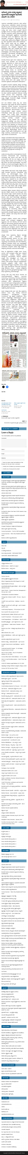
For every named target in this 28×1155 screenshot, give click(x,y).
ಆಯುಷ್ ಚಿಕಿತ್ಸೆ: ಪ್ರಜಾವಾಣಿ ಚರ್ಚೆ (8, 1015)
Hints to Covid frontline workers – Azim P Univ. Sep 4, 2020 (13, 660)
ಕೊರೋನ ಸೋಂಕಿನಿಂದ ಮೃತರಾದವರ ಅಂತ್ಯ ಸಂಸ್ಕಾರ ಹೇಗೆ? (13, 956)
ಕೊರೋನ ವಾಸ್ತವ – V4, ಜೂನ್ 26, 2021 (9, 735)
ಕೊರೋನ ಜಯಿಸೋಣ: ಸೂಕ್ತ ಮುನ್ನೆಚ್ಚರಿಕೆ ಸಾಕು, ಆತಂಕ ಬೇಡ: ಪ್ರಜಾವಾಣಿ (13, 1002)
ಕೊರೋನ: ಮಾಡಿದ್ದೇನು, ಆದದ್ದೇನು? (8, 928)
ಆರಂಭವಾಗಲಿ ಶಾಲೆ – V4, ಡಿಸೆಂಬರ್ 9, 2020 (10, 740)
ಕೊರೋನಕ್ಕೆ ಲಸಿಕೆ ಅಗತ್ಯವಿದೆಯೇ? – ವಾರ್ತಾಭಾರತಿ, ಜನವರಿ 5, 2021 (13, 701)
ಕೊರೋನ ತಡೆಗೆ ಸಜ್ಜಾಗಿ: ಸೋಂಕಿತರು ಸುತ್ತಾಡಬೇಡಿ (11, 1006)
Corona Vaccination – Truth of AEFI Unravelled (12, 531)
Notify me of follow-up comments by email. (14, 466)
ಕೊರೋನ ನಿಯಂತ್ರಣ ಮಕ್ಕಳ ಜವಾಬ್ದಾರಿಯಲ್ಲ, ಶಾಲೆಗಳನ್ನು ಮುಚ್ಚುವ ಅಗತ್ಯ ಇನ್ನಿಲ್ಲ (12, 952)
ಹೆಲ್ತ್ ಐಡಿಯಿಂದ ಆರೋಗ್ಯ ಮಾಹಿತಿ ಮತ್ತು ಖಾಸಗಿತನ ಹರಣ (12, 918)
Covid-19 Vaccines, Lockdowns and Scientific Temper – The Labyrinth (12, 783)
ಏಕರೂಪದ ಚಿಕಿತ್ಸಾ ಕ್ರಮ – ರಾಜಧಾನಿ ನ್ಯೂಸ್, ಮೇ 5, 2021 (12, 761)
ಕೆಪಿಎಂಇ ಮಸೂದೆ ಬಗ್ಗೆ (5, 981)
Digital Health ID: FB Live (7, 584)
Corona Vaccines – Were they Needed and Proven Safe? (13, 534)
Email (2, 454)
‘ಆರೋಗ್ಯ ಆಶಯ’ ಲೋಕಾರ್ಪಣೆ (7, 1091)
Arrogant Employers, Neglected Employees (11, 526)
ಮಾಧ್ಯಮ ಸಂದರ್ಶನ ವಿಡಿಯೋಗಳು (8, 813)
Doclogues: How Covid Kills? (8, 768)
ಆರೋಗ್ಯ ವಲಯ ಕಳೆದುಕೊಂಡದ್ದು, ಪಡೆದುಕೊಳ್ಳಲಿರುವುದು (12, 498)
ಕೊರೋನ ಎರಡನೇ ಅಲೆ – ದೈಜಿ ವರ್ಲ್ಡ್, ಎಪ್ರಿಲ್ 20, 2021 (12, 750)
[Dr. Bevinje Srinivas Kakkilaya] (14, 5)
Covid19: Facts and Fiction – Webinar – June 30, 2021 (12, 602)
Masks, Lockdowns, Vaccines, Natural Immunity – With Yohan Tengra (13, 779)
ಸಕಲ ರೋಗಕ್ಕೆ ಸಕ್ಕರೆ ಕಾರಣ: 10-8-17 (8, 857)
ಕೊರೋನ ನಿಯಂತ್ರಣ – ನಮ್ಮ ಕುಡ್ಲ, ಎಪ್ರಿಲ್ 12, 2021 (11, 747)
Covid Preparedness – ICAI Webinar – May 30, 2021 (13, 619)
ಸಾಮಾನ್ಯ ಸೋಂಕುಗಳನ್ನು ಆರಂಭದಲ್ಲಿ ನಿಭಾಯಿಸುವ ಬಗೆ (12, 969)
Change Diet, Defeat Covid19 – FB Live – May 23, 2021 (13, 597)
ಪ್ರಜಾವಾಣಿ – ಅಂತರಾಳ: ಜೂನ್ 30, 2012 (9, 1017)
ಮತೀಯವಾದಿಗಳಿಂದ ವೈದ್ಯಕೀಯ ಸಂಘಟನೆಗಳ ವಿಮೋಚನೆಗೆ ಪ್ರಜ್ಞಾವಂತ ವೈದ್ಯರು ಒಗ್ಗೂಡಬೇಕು (13, 516)
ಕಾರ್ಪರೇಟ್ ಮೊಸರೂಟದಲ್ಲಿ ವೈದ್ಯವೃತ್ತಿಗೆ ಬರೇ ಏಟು (11, 974)
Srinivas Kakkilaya (16, 20)
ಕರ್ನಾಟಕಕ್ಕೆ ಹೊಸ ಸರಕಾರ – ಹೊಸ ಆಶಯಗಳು (10, 906)
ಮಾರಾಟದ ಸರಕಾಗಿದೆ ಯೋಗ (7, 1134)
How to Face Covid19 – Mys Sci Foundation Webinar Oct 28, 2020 (11, 653)
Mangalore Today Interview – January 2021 (11, 819)
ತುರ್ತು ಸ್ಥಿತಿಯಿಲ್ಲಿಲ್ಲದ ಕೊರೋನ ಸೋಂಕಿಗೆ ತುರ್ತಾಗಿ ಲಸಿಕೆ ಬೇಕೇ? (13, 936)
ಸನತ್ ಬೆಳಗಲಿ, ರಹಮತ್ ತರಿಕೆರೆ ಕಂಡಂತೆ (9, 555)
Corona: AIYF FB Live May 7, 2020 (9, 668)
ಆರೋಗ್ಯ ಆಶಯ (4, 1089)
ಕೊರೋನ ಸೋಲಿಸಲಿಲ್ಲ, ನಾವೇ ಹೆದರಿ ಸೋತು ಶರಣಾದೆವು (12, 1048)
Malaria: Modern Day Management (10, 1081)
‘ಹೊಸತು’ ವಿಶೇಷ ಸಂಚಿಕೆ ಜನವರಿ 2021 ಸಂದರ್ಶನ (11, 1046)
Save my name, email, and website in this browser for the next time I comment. (12, 463)
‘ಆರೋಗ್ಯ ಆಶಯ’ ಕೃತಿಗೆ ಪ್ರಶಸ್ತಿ (7, 1094)
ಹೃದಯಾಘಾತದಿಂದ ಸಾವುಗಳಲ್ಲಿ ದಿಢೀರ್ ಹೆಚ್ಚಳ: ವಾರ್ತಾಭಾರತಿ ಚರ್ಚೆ (13, 508)
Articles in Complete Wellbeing (8, 1147)
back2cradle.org (5, 1109)
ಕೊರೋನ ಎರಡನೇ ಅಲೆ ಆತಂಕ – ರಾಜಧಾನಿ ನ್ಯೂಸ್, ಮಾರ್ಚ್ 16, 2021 (13, 764)
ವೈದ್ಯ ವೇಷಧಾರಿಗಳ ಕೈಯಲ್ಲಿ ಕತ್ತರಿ (7, 923)
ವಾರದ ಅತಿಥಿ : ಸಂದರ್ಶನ (6, 1069)
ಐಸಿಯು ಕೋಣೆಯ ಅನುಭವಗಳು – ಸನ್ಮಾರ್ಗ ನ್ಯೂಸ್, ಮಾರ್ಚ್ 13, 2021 (13, 753)
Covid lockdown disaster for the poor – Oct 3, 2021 (13, 686)
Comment (3, 438)
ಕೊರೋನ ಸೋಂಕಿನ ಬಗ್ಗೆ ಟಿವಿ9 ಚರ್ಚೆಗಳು (9, 808)
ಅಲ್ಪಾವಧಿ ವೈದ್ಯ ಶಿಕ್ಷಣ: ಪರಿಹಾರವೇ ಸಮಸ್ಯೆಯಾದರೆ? (11, 1020)
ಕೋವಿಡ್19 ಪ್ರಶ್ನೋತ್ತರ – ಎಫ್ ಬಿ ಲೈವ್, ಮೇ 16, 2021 (12, 622)
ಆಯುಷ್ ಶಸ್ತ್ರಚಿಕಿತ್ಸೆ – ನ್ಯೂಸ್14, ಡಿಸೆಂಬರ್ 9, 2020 (11, 756)
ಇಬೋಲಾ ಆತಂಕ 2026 (6, 493)
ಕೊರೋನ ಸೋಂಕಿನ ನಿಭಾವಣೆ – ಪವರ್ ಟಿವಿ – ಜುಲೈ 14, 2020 (13, 790)
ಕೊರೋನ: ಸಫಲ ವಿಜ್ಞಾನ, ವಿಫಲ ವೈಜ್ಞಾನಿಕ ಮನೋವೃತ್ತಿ (11, 1051)
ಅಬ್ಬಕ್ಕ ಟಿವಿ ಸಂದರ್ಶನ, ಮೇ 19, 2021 (8, 775)
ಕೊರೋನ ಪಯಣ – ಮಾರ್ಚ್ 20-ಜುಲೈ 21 (9, 566)
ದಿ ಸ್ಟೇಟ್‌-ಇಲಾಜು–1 (5, 834)
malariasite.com (5, 1102)
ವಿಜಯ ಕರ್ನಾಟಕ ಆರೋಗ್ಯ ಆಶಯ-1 (8, 846)
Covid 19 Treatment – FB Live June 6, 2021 (11, 617)
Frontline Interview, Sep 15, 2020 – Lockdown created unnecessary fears (12, 822)
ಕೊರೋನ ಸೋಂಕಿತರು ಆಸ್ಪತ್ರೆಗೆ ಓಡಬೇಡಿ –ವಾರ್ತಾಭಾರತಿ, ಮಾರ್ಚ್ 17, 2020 (12, 727)
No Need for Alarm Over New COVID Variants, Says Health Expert (13, 512)
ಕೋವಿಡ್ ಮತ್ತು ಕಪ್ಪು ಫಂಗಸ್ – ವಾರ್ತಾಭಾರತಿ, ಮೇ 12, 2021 (13, 696)
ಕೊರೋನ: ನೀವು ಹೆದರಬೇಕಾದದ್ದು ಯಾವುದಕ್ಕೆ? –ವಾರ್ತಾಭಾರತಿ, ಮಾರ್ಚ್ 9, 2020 (13, 731)
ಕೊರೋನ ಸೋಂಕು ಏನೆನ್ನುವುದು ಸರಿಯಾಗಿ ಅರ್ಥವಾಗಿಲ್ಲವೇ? (13, 931)
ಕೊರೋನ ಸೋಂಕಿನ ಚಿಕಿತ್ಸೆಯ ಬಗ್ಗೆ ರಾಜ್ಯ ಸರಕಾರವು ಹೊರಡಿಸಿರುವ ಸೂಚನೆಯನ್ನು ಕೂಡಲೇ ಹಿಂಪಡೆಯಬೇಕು (12, 944)
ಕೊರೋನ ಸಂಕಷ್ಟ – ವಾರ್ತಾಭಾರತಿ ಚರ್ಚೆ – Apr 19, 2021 (12, 642)
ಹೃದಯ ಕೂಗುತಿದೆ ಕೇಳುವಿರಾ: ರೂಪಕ (8, 1071)
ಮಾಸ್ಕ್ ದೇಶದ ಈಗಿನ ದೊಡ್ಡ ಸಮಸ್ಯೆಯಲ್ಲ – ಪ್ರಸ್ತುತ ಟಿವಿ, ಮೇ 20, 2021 (13, 796)
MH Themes (22, 1153)
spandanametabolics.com (7, 1114)
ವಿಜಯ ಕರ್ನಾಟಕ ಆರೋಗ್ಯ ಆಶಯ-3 (8, 841)
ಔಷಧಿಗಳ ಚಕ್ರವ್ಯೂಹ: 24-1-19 (7, 854)
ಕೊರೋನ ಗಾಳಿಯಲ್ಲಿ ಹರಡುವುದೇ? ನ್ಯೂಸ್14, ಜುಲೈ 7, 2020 (13, 759)
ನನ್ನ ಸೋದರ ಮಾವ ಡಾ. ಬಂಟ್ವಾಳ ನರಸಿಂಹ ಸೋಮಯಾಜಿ (12, 1122)
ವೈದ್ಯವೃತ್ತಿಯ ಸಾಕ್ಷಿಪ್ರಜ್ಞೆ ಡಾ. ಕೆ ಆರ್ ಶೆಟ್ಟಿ (8, 896)
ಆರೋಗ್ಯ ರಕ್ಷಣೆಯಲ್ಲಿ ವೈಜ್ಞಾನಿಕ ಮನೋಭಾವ (9, 579)
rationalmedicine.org (6, 1104)
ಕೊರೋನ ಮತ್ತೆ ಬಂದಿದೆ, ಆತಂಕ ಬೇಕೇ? (9, 490)
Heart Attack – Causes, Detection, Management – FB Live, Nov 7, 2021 (13, 591)
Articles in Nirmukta (6, 1144)
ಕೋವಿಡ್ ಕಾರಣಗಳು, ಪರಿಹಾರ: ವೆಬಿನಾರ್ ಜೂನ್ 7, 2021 (12, 614)
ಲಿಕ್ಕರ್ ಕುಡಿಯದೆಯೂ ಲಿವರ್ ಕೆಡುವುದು (9, 1030)
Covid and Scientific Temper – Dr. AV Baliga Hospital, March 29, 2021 (11, 649)
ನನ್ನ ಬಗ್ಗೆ (3, 548)
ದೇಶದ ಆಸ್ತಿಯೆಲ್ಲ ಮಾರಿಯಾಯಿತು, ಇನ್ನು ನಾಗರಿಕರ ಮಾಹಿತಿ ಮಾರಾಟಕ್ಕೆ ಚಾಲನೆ (12, 1042)
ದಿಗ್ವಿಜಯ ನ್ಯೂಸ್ (4, 810)
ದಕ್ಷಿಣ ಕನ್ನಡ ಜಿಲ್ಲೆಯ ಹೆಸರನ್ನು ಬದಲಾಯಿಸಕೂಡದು (11, 876)
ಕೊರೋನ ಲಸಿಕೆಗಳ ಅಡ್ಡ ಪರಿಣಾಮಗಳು (9, 538)
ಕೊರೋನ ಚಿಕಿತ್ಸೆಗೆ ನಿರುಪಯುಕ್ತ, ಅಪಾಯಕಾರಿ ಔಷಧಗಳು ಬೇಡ (13, 938)
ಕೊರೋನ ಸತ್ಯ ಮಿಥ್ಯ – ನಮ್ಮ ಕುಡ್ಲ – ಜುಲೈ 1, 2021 (11, 745)
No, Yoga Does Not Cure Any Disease (10, 1132)
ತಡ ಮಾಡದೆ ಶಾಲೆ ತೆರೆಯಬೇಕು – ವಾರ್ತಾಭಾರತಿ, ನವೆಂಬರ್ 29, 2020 (13, 710)
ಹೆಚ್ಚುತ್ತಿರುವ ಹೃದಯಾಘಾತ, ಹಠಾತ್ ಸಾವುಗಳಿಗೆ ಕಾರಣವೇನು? (13, 495)
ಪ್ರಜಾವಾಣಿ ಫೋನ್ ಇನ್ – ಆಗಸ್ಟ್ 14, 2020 (10, 999)
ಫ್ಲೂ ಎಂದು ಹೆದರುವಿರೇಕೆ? (6, 1084)
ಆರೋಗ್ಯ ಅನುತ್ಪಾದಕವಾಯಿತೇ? (7, 994)
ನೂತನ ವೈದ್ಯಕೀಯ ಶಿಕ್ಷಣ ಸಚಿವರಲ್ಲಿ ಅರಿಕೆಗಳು (10, 903)
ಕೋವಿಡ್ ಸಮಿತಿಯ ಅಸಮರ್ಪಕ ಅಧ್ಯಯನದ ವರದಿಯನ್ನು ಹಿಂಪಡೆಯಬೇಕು (12, 503)
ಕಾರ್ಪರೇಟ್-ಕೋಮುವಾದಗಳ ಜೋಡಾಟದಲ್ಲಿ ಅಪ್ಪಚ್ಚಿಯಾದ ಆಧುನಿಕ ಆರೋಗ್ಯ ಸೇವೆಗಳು (12, 523)
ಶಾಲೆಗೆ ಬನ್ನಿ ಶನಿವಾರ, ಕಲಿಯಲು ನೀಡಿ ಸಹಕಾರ (10, 1139)
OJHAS (3, 1107)
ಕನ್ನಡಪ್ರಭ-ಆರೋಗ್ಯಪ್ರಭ (6, 836)
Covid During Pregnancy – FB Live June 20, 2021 (13, 609)
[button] (26, 8)
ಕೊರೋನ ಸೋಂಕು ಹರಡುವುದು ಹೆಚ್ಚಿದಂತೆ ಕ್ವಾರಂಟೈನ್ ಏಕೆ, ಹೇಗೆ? (12, 961)
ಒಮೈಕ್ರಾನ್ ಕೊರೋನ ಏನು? (6, 563)
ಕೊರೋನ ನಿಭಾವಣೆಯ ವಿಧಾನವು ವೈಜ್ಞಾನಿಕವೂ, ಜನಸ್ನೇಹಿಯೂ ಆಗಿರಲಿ (13, 948)
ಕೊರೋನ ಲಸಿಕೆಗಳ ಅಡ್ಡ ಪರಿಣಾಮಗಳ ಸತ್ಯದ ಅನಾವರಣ (12, 676)
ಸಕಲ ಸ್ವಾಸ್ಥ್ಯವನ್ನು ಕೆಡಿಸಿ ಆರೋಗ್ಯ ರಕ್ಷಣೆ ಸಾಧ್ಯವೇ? (11, 908)
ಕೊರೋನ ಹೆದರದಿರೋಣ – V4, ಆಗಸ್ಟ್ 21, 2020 (11, 742)
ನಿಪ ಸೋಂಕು (4, 410)
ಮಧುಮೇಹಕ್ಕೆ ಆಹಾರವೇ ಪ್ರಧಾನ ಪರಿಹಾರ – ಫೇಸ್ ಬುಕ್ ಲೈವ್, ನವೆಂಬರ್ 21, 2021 (13, 587)
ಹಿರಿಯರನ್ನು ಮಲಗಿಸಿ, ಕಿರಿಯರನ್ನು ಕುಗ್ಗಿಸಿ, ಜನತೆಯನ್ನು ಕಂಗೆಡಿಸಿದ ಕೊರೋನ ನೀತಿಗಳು (12, 1038)
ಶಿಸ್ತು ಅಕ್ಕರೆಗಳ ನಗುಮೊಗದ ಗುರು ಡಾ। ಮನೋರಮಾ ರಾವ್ (12, 921)
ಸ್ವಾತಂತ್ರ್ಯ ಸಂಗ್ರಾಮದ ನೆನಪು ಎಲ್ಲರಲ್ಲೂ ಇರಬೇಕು (10, 681)
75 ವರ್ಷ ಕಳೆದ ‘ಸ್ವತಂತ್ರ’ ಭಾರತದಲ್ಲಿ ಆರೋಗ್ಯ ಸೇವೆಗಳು (12, 901)
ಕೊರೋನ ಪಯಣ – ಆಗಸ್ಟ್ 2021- (8, 568)
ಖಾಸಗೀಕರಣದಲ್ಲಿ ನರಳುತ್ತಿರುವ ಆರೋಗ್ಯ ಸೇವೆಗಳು (11, 1127)
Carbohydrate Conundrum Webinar (9, 594)
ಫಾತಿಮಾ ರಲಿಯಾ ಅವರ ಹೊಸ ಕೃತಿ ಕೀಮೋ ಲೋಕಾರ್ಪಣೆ (12, 500)
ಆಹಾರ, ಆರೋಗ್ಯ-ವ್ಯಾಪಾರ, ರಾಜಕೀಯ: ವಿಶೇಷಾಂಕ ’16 (12, 1058)
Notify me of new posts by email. (11, 469)
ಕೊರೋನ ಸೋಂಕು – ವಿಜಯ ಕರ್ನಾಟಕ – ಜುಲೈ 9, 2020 (12, 793)
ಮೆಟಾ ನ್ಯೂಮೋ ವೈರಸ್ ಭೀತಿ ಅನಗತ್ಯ (19, 403)
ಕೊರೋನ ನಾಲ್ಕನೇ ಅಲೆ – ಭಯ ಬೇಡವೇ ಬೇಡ (10, 913)
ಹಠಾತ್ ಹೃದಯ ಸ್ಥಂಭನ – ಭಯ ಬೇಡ (9, 678)
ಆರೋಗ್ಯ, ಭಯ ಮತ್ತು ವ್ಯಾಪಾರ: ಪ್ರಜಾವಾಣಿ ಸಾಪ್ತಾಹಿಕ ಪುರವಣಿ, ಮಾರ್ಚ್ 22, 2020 (13, 1009)
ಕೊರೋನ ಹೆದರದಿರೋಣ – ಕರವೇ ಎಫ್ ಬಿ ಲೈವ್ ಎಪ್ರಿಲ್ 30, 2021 (13, 636)
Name (3, 449)
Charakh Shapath (5, 1129)
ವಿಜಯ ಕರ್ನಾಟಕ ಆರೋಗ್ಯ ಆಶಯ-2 (8, 844)
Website (3, 458)
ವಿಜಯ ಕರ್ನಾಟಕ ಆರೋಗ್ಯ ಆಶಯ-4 (8, 839)
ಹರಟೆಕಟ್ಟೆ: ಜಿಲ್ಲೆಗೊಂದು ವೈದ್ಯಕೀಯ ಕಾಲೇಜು (9, 992)
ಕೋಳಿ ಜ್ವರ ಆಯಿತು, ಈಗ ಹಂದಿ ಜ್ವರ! (8, 984)
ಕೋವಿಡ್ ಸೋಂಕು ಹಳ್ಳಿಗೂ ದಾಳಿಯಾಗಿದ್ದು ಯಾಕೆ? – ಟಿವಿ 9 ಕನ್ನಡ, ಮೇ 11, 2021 (13, 804)
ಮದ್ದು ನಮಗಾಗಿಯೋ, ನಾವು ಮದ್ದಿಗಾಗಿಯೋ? (10, 976)
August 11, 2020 (6, 20)
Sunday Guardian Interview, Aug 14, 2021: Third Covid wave (12, 816)
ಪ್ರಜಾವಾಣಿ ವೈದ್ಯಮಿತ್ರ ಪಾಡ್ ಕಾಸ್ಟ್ (7, 997)
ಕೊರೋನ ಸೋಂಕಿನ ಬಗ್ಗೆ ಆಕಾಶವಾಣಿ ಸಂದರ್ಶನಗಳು (11, 1073)
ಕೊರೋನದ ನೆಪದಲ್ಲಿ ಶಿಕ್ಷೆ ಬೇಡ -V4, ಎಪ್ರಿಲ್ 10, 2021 (12, 737)
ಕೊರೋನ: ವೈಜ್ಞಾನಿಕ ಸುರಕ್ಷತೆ (6, 1053)
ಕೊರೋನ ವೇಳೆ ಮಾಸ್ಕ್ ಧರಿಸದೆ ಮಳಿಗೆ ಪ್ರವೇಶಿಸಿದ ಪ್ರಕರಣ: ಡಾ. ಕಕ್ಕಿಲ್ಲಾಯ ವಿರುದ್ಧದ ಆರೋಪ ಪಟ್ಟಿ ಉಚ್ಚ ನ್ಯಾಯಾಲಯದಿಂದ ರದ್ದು (13, 487)
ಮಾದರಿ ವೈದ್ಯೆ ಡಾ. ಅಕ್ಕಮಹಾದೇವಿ (7, 519)
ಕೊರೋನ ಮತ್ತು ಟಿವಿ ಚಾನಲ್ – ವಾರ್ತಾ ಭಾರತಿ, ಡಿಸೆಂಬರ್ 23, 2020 (13, 706)
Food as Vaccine (5, 576)
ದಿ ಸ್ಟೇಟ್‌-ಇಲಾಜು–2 (5, 831)
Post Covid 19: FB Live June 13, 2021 (10, 612)
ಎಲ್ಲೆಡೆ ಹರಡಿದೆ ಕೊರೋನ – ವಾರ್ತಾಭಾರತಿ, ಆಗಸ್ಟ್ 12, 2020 (13, 720)
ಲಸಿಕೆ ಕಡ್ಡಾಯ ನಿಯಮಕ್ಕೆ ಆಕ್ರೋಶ (8, 916)
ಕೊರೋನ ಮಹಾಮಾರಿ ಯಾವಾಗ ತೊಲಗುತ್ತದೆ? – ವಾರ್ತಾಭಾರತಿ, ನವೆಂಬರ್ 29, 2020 (13, 714)
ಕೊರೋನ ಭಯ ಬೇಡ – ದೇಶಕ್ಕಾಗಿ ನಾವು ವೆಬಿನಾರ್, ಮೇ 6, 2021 (13, 629)
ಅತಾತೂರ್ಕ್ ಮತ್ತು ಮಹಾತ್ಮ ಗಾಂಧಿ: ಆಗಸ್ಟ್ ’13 (10, 1061)
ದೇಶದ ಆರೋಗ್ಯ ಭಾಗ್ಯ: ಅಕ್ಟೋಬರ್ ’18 (8, 1056)
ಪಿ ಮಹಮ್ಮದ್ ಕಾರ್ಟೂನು (6, 550)
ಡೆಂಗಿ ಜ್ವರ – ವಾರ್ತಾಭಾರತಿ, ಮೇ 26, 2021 (9, 693)
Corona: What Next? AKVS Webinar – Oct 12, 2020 (13, 657)
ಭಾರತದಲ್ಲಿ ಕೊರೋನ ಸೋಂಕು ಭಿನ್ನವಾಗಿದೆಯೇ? (10, 933)
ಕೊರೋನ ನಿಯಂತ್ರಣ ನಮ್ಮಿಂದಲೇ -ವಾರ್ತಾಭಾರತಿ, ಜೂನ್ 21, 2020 (13, 723)
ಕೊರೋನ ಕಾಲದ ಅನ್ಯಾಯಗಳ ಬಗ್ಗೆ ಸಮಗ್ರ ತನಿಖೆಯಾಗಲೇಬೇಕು (13, 887)
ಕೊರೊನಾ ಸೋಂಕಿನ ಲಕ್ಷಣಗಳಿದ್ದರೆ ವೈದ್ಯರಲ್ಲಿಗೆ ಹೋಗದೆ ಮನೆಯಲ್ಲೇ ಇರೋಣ (11, 965)
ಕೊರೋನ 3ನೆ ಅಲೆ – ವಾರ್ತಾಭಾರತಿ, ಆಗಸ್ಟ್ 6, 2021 (11, 691)
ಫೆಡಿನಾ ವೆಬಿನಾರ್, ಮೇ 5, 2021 (7, 632)
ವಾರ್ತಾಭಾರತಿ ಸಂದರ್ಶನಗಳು (7, 926)
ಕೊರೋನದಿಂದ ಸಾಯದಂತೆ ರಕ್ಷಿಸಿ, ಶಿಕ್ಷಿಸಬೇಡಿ (10, 958)
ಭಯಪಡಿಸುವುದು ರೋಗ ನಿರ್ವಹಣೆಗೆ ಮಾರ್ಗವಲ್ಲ (6, 403)
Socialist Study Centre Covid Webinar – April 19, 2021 (12, 645)
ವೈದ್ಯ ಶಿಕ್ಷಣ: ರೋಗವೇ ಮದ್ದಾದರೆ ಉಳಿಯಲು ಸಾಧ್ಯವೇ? (12, 911)
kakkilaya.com (4, 1111)
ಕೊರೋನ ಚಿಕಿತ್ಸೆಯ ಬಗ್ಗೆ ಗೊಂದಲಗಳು (8, 941)
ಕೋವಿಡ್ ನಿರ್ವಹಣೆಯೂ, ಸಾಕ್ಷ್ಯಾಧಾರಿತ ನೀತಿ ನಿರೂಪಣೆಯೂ (12, 1033)
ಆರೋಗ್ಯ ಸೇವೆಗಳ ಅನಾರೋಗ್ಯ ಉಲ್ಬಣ (8, 898)
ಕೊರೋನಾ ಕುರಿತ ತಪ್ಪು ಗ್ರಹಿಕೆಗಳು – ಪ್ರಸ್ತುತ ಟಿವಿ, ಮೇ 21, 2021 (12, 800)
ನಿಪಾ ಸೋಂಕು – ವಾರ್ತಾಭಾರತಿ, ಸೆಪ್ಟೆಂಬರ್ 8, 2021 (11, 688)
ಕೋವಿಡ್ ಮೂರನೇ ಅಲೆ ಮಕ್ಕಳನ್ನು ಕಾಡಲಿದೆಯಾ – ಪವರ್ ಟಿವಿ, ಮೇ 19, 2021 (13, 787)
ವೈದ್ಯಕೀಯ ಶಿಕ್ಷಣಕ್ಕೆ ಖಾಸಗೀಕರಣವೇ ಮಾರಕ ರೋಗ (11, 1035)
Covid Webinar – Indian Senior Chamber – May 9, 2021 (13, 625)
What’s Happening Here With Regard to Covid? (12, 581)
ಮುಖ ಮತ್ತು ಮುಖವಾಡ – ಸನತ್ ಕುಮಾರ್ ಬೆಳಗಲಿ (11, 553)
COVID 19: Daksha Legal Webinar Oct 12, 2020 (12, 663)
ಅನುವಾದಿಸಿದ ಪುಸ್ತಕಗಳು (6, 1086)
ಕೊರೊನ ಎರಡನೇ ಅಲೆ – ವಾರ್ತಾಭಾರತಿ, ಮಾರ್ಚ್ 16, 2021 (13, 698)
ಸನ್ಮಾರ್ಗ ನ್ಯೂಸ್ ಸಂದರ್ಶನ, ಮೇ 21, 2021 (9, 773)
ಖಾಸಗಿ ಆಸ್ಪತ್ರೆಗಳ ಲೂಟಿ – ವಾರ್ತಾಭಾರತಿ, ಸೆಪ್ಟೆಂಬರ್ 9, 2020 (13, 717)
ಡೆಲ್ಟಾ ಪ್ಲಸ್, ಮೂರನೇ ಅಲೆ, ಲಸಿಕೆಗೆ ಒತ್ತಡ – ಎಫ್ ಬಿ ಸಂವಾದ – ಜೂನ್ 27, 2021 (13, 606)
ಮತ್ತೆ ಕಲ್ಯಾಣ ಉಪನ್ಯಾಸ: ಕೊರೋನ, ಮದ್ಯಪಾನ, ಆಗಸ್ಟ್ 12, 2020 (14, 666)
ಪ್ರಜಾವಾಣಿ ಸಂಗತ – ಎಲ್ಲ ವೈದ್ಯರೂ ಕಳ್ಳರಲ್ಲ (9, 1012)
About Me (3, 546)
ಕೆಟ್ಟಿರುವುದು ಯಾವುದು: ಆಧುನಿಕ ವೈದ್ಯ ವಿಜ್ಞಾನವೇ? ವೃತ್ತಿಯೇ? (13, 979)
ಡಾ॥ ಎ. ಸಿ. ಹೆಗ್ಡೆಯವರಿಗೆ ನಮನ (7, 1137)
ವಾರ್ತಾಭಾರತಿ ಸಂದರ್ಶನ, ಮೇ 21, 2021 (9, 770)
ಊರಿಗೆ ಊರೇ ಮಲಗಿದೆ (6, 1142)
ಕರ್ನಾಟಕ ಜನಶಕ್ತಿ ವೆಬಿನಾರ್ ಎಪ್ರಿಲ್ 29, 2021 (10, 639)
